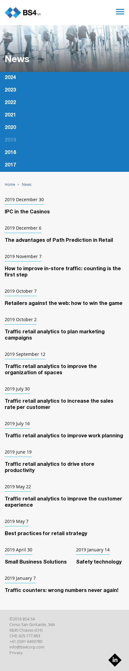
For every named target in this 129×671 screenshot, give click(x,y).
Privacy (16, 652)
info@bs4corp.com (26, 647)
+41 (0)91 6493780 (25, 641)
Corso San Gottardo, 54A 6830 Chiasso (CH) (32, 627)
